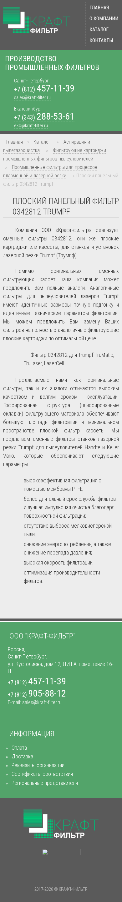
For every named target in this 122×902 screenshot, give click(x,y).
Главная (99, 8)
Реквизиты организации (38, 765)
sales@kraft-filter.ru (32, 97)
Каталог (99, 29)
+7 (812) (44, 89)
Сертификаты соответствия (42, 774)
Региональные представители (45, 783)
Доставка (22, 756)
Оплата (19, 747)
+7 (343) (44, 117)
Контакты (101, 40)
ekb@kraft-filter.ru (31, 125)
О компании (103, 19)
